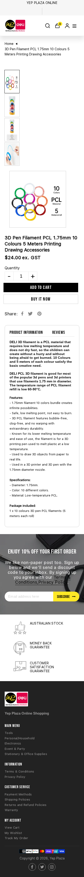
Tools (9, 733)
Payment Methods (18, 794)
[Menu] (74, 26)
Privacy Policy (15, 777)
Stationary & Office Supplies (26, 754)
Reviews (58, 332)
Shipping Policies (17, 799)
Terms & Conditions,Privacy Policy (42, 580)
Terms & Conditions (19, 771)
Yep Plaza (57, 858)
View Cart (12, 827)
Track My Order (16, 838)
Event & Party (15, 749)
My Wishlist (13, 833)
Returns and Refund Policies (26, 805)
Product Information (26, 332)
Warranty (11, 810)
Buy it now (41, 299)
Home (9, 44)
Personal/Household (20, 738)
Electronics (13, 743)
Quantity (12, 268)
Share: (11, 313)
